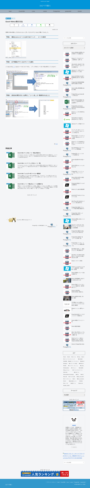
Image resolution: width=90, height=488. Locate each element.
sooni (74, 425)
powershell (83, 482)
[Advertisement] (19, 132)
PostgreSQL (76, 482)
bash (59, 482)
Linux (68, 482)
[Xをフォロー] (72, 447)
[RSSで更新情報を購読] (76, 447)
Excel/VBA (9, 18)
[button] (49, 25)
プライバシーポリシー (51, 482)
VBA (14, 18)
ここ (14, 66)
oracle (71, 482)
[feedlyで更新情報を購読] (74, 447)
